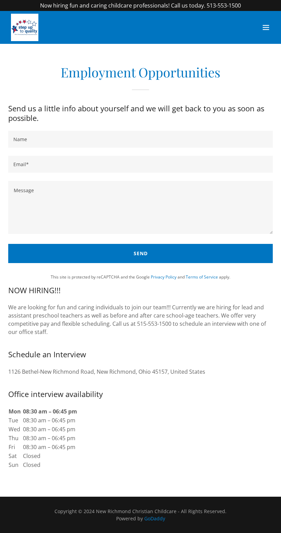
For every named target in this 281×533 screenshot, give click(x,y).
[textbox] (140, 139)
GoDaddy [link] (154, 518)
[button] (266, 27)
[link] (24, 27)
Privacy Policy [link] (163, 277)
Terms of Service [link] (202, 277)
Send (141, 253)
